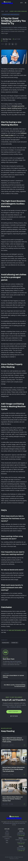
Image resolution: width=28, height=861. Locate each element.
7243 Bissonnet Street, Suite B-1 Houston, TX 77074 (21, 841)
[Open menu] (25, 2)
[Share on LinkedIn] (12, 44)
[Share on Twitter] (6, 44)
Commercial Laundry (7, 836)
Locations (7, 834)
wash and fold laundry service (17, 630)
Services (7, 833)
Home (2, 11)
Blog (6, 11)
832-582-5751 (21, 843)
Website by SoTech (14, 858)
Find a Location (13, 711)
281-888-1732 (21, 850)
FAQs (7, 840)
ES (22, 2)
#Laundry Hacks (5, 642)
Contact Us (7, 838)
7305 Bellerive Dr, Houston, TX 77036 (21, 833)
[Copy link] (16, 44)
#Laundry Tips (14, 642)
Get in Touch (14, 716)
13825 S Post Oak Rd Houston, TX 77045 (21, 848)
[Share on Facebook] (9, 44)
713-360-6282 (22, 835)
